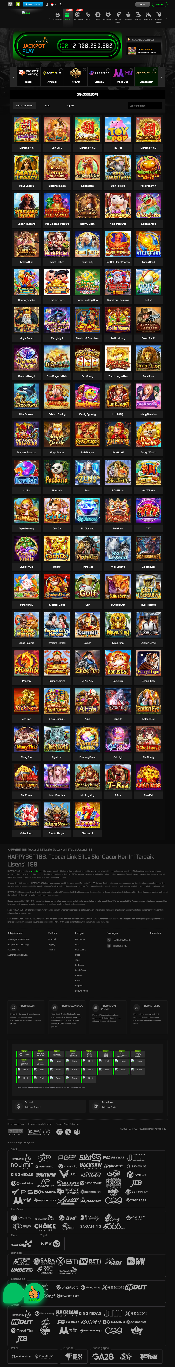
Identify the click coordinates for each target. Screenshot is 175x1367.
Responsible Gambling (18, 944)
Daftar (159, 4)
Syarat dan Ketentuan (18, 954)
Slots (67, 19)
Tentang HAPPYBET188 (19, 939)
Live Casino (78, 19)
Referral (51, 949)
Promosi (52, 939)
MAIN (28, 129)
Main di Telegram (34, 4)
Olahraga (108, 19)
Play (28, 51)
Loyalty (51, 944)
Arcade (128, 19)
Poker (138, 19)
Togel (98, 19)
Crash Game (118, 21)
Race (88, 19)
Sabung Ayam (158, 21)
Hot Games (57, 19)
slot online (35, 871)
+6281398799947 (121, 939)
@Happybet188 (119, 945)
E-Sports (148, 19)
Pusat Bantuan (14, 949)
